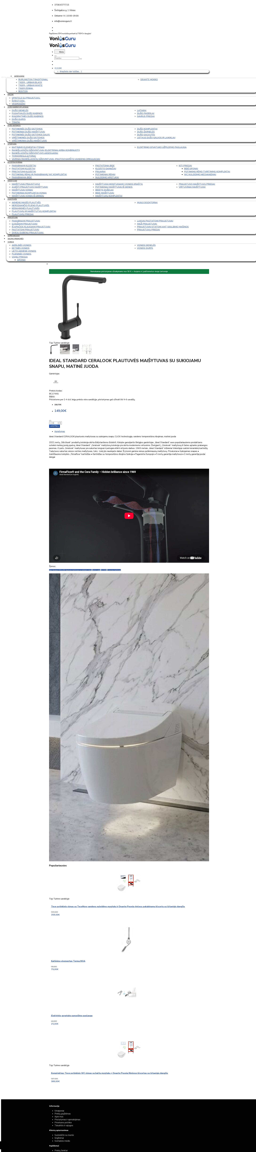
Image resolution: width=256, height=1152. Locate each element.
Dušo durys (19, 119)
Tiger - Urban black (30, 82)
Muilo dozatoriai (147, 202)
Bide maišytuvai (104, 192)
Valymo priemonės (15, 239)
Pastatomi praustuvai (25, 229)
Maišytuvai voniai (22, 190)
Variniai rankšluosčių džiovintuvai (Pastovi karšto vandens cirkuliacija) (56, 159)
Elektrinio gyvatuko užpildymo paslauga (162, 147)
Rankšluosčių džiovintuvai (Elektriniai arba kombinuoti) (46, 150)
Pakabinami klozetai (24, 165)
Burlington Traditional (33, 79)
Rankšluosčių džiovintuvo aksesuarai (35, 153)
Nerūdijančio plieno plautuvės (30, 205)
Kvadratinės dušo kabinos (27, 116)
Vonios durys (145, 248)
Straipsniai (59, 1110)
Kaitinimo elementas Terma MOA (68, 961)
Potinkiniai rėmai (105, 174)
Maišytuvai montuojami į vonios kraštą (119, 184)
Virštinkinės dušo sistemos (28, 137)
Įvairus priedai (146, 116)
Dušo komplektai (147, 128)
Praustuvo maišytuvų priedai (197, 184)
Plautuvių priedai (22, 214)
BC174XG (104, 570)
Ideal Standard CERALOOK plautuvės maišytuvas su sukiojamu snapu (70, 570)
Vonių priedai (20, 256)
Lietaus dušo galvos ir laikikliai (156, 137)
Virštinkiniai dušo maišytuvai (29, 140)
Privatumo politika (63, 1122)
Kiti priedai (185, 165)
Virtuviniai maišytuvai (192, 187)
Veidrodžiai (18, 103)
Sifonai (21, 259)
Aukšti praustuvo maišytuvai (30, 187)
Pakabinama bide (22, 177)
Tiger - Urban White (30, 85)
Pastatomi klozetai (23, 168)
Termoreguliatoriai (24, 156)
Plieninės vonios (21, 254)
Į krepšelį (54, 426)
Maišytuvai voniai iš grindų (28, 195)
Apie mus (59, 1116)
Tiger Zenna (25, 88)
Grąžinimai (59, 1138)
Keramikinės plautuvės (25, 208)
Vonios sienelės (146, 245)
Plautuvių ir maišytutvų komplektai (34, 211)
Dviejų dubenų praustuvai (28, 232)
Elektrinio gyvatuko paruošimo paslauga (71, 1015)
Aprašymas (59, 431)
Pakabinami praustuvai (26, 220)
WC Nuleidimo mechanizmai (200, 174)
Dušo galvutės (146, 134)
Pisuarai (100, 171)
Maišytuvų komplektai (108, 195)
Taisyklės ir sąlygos (64, 1125)
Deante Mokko (149, 79)
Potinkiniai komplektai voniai (29, 192)
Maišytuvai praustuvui (26, 184)
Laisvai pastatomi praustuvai (155, 220)
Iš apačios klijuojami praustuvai (31, 226)
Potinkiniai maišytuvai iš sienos (114, 187)
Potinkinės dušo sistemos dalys (31, 134)
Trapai (16, 122)
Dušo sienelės (20, 110)
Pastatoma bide (105, 165)
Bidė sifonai (191, 168)
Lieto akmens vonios (24, 251)
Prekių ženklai (61, 1150)
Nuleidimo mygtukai (107, 177)
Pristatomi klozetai (24, 171)
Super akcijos (13, 236)
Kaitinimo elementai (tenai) (28, 147)
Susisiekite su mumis (64, 1135)
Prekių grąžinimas (63, 1113)
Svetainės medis (62, 1140)
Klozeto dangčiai (105, 168)
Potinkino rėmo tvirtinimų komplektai (207, 171)
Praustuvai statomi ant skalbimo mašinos (163, 226)
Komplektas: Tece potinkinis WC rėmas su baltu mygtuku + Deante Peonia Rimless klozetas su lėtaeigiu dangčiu (109, 1073)
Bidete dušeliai (104, 190)
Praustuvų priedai (148, 229)
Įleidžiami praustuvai (24, 223)
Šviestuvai (18, 100)
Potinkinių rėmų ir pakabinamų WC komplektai (39, 174)
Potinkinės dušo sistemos (27, 128)
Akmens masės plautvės (26, 202)
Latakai (141, 110)
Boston (22, 91)
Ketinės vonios (20, 248)
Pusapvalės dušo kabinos (27, 113)
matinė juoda (96, 570)
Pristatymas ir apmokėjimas (67, 1119)
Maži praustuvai (147, 223)
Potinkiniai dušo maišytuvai (28, 131)
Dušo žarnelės (146, 131)
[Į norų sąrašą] (50, 420)
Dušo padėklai (145, 113)
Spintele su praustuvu (26, 97)
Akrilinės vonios (21, 245)
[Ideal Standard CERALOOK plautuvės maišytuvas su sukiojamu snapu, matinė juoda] (82, 339)
